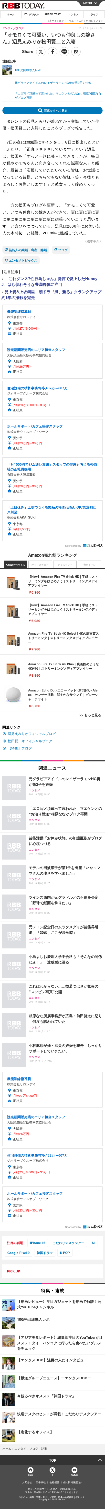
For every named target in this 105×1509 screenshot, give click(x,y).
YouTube (74, 1475)
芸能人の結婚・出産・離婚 (28, 249)
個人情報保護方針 (73, 1482)
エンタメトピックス (23, 260)
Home (30, 1475)
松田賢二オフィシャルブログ (30, 740)
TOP (52, 1460)
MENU (87, 3)
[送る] (64, 51)
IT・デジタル (31, 14)
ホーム (10, 14)
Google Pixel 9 (18, 1252)
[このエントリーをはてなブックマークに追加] (76, 51)
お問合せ (27, 1482)
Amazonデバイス (15, 564)
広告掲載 (41, 1482)
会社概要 (54, 1482)
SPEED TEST (52, 14)
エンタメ (73, 14)
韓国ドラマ (45, 1252)
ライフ (94, 14)
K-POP (65, 1252)
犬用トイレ (90, 564)
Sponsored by (73, 545)
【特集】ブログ (20, 748)
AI (93, 1242)
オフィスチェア (40, 564)
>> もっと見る (90, 714)
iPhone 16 (37, 1242)
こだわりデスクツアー (68, 1242)
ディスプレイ (65, 564)
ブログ (63, 249)
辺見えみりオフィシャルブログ (32, 733)
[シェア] (52, 51)
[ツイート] (40, 51)
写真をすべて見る (55, 110)
